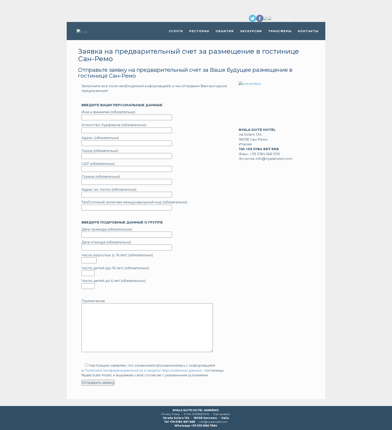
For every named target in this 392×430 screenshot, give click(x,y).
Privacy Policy (170, 414)
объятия (225, 31)
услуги (176, 31)
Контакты (308, 31)
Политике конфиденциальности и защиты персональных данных (143, 370)
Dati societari (221, 414)
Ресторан (199, 31)
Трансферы (280, 31)
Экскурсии (251, 31)
